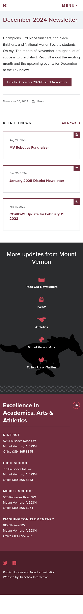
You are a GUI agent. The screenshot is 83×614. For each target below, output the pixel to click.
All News (69, 123)
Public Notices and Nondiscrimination (29, 572)
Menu (68, 5)
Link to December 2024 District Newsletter (37, 82)
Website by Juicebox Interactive (25, 577)
